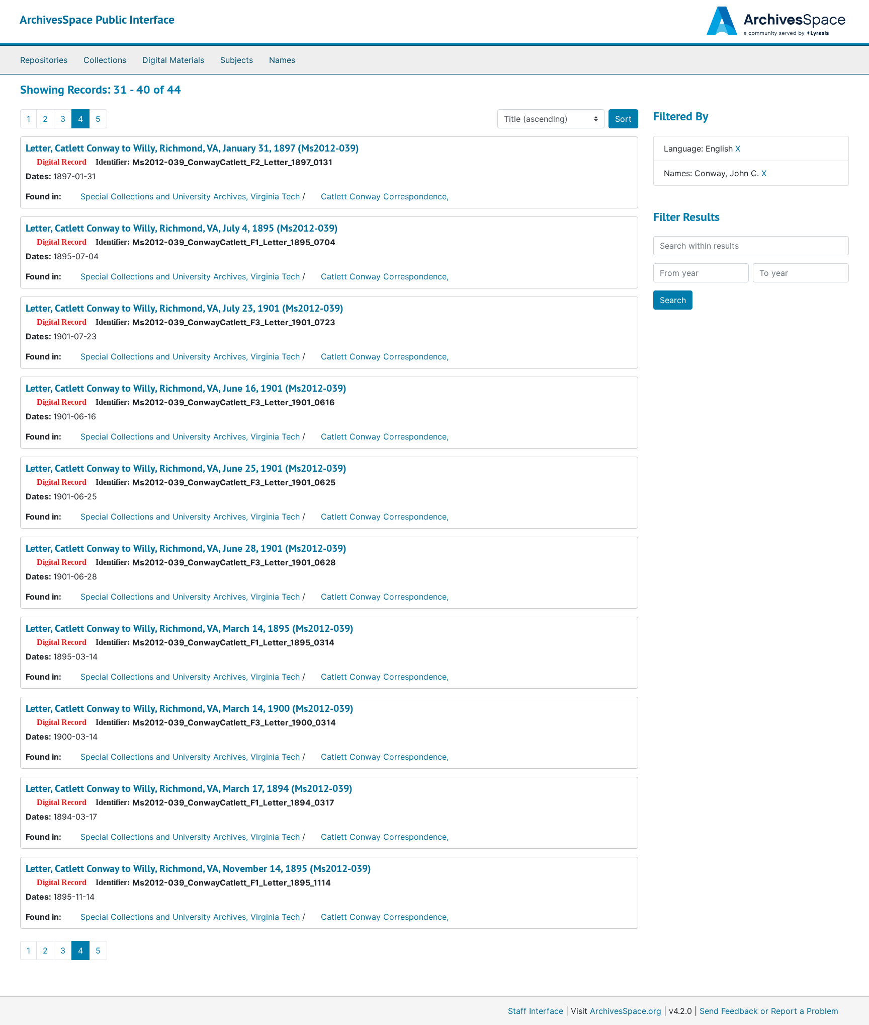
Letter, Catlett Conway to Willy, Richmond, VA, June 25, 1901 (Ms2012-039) (186, 468)
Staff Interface (535, 1011)
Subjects (236, 60)
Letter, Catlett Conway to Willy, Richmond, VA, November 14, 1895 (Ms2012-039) (198, 868)
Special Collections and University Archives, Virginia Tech (190, 196)
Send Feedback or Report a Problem (769, 1011)
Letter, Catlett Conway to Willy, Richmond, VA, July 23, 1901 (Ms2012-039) (184, 308)
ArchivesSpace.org (625, 1011)
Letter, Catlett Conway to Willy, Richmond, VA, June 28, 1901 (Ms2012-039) (186, 548)
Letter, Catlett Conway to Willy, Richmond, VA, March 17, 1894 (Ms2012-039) (189, 788)
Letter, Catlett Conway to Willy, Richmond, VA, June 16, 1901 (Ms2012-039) (186, 388)
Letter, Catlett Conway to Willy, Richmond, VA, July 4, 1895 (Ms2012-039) (182, 228)
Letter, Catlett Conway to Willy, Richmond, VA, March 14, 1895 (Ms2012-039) (190, 628)
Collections (104, 60)
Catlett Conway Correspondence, (385, 196)
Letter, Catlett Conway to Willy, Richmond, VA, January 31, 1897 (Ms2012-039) (192, 148)
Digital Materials (173, 60)
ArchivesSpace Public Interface (97, 19)
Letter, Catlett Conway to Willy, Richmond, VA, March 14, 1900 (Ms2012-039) (190, 708)
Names (282, 60)
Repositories (43, 60)
